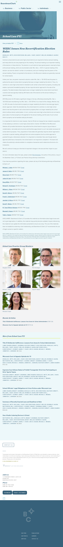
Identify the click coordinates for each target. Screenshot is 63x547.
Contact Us (8, 445)
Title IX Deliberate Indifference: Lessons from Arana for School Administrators (28, 321)
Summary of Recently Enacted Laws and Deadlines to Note (22, 402)
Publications (35, 533)
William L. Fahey (30, 55)
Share (21, 43)
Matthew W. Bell (41, 347)
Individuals (43, 8)
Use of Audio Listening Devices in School (16, 415)
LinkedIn (4, 498)
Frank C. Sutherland (9, 196)
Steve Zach (6, 175)
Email (22, 167)
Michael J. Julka (7, 167)
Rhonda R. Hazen (52, 55)
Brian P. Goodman (18, 345)
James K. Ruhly (7, 171)
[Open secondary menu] (60, 1)
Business (7, 8)
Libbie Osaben (7, 345)
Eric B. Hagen (33, 349)
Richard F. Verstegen (9, 186)
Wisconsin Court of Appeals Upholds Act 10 (18, 325)
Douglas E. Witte (8, 55)
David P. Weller (41, 55)
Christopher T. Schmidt (10, 349)
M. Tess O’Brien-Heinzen (10, 207)
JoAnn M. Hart (7, 178)
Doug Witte (6, 182)
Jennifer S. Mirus (8, 200)
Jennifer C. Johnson (9, 351)
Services (23, 538)
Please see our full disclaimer (14, 459)
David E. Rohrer (7, 193)
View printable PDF (8, 43)
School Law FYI (12, 36)
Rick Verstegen (19, 55)
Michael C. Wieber (44, 349)
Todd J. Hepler (7, 215)
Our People (24, 536)
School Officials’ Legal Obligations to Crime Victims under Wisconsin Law (27, 388)
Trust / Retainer (20, 492)
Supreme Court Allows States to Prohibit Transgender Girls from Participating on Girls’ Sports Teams (30, 371)
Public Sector (25, 8)
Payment (7, 492)
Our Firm (23, 533)
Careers (34, 536)
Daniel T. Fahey (24, 349)
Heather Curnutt (30, 345)
